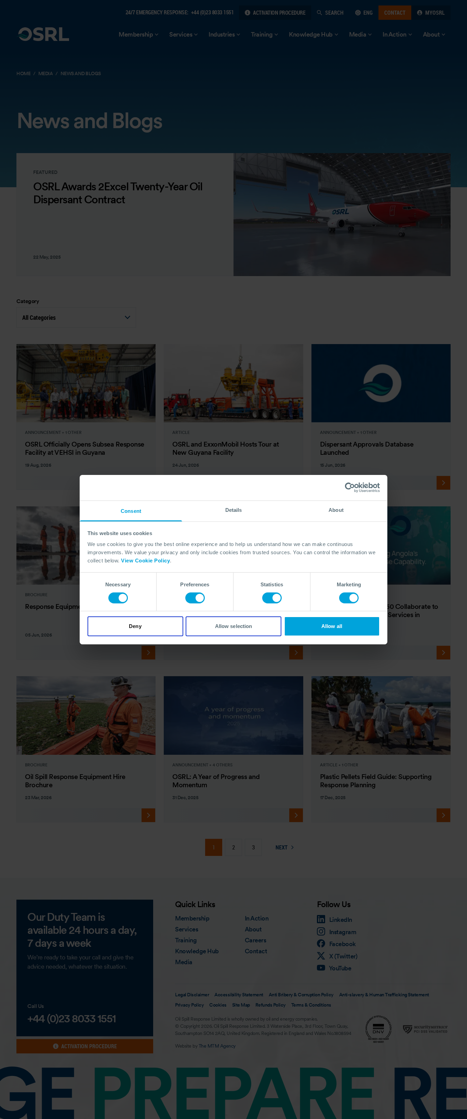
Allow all (331, 626)
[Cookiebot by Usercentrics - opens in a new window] (350, 487)
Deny (135, 626)
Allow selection (233, 626)
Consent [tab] (131, 511)
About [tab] (336, 510)
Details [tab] (233, 510)
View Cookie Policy (145, 560)
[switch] (195, 597)
